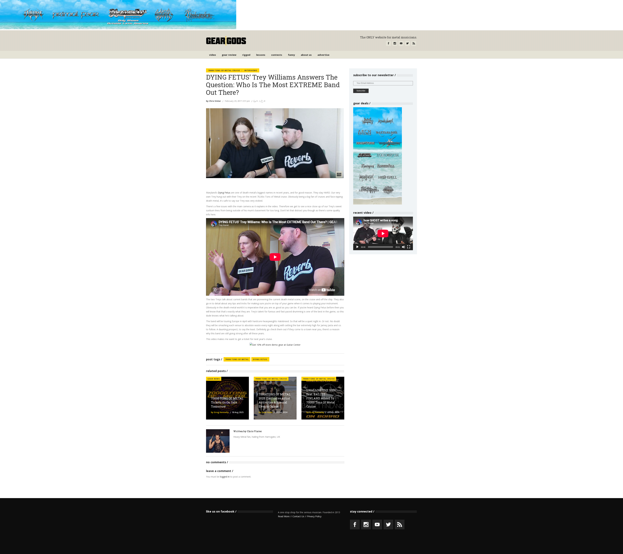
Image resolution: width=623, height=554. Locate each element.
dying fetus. (260, 359)
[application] (383, 233)
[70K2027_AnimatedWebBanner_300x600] (377, 203)
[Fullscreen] (408, 247)
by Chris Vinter (213, 100)
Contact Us (298, 516)
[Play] (357, 247)
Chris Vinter (254, 431)
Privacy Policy (314, 516)
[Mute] (403, 247)
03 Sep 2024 (333, 412)
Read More (284, 516)
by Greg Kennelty (220, 412)
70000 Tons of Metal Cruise (224, 70)
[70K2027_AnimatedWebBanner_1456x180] (118, 28)
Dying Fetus (224, 192)
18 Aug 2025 (238, 412)
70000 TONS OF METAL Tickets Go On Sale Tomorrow (227, 402)
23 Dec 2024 (281, 412)
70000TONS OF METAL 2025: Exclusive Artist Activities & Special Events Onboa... (275, 400)
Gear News (214, 379)
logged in (225, 476)
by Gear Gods (266, 412)
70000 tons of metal (237, 359)
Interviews (250, 70)
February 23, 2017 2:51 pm (237, 100)
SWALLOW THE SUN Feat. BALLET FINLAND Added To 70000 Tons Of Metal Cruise (321, 398)
